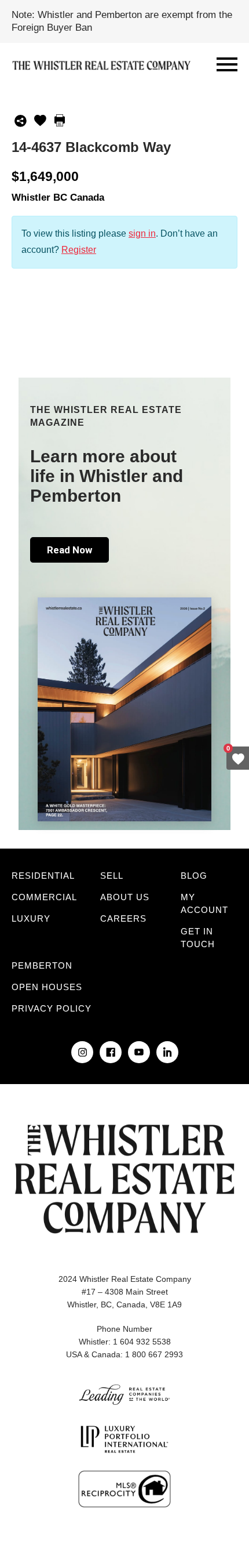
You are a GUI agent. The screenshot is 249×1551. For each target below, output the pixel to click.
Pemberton (42, 965)
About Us (124, 897)
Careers (123, 918)
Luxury (31, 918)
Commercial (44, 897)
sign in (142, 233)
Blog (194, 875)
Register (78, 250)
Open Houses (47, 987)
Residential (43, 875)
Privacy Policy (51, 1008)
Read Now (69, 550)
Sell (111, 875)
